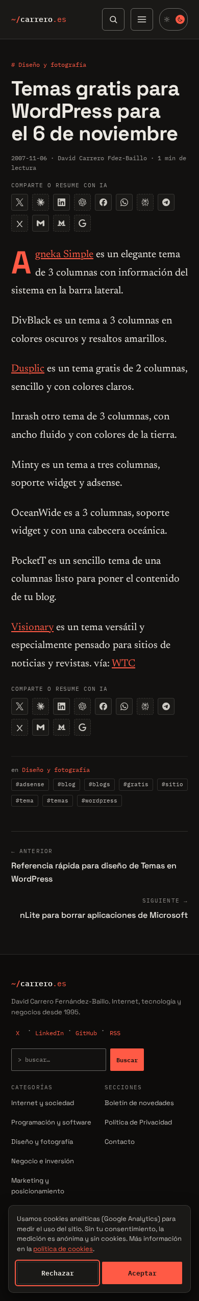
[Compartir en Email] (40, 223)
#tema (25, 800)
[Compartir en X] (19, 202)
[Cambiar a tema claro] (173, 19)
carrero (38, 19)
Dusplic (27, 369)
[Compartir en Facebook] (103, 202)
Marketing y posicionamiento (37, 1185)
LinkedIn (49, 1033)
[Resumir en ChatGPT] (82, 202)
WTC (123, 664)
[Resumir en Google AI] (82, 223)
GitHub (86, 1033)
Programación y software (51, 1122)
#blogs (99, 784)
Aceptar (142, 1273)
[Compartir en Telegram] (166, 202)
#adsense (30, 784)
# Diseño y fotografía (48, 64)
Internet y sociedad (42, 1102)
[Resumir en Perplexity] (145, 202)
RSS (115, 1033)
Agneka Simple (64, 254)
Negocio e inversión (42, 1161)
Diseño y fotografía (56, 769)
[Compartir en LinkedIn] (61, 202)
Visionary (32, 627)
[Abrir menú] (142, 19)
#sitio (172, 784)
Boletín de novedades (139, 1102)
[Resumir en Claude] (40, 202)
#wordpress (99, 800)
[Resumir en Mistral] (61, 223)
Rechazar (57, 1273)
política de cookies (63, 1248)
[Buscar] (113, 19)
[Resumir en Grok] (19, 223)
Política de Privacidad (138, 1122)
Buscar (127, 1060)
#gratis (135, 784)
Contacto (120, 1141)
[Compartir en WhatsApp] (124, 202)
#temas (57, 800)
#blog (67, 784)
